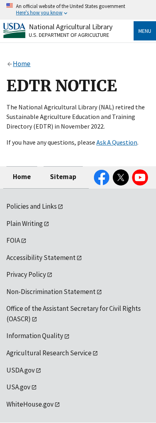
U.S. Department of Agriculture (69, 34)
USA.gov (18, 387)
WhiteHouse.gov (30, 404)
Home (22, 176)
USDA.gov (20, 370)
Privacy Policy (26, 274)
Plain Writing (24, 223)
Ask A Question (116, 142)
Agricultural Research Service (49, 352)
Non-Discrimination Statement (51, 291)
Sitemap (63, 176)
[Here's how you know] (78, 10)
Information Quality (34, 335)
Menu (144, 30)
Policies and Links (31, 206)
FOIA (13, 240)
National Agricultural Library (70, 26)
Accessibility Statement (41, 257)
